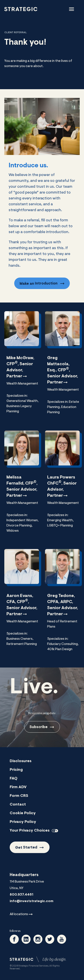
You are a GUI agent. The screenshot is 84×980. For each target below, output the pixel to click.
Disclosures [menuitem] (20, 761)
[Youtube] (61, 939)
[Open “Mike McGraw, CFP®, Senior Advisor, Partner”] (21, 366)
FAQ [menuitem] (13, 779)
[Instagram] (37, 939)
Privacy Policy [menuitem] (23, 822)
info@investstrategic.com (31, 901)
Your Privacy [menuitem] (30, 831)
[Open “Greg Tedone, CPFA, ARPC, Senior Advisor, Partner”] (62, 604)
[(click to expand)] (71, 9)
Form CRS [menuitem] (19, 796)
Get (26, 847)
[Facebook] (14, 939)
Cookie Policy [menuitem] (23, 813)
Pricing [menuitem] (16, 770)
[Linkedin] (26, 939)
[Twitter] (49, 939)
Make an (39, 283)
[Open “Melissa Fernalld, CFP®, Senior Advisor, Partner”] (21, 485)
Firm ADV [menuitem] (18, 787)
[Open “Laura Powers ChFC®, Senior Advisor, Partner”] (62, 483)
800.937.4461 (21, 894)
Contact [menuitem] (18, 805)
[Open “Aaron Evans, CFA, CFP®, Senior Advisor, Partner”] (21, 601)
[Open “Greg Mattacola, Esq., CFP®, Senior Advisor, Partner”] (62, 366)
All (19, 914)
